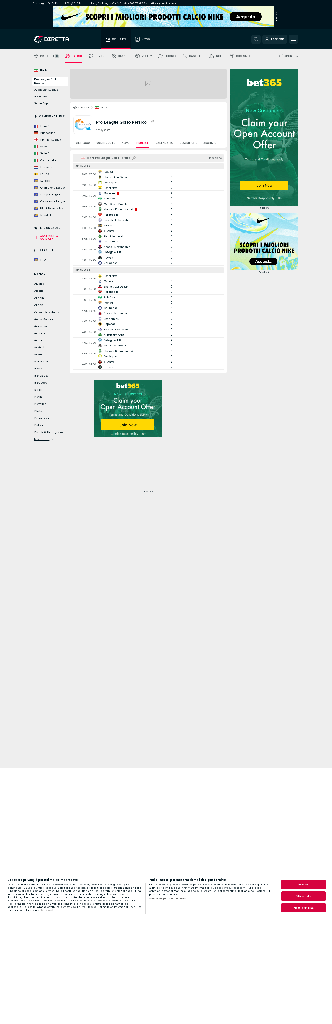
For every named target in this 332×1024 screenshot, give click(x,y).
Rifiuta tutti (303, 896)
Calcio (83, 107)
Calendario (164, 142)
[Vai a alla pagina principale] (60, 39)
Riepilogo (82, 142)
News (125, 142)
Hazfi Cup (40, 96)
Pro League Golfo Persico (46, 81)
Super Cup (41, 103)
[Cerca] (256, 39)
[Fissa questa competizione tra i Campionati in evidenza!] (152, 122)
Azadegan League (46, 90)
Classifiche (188, 142)
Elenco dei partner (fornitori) (168, 898)
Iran (104, 107)
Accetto (303, 884)
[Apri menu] (293, 39)
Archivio (210, 142)
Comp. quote (105, 142)
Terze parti (47, 910)
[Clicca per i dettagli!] (148, 174)
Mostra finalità (303, 907)
